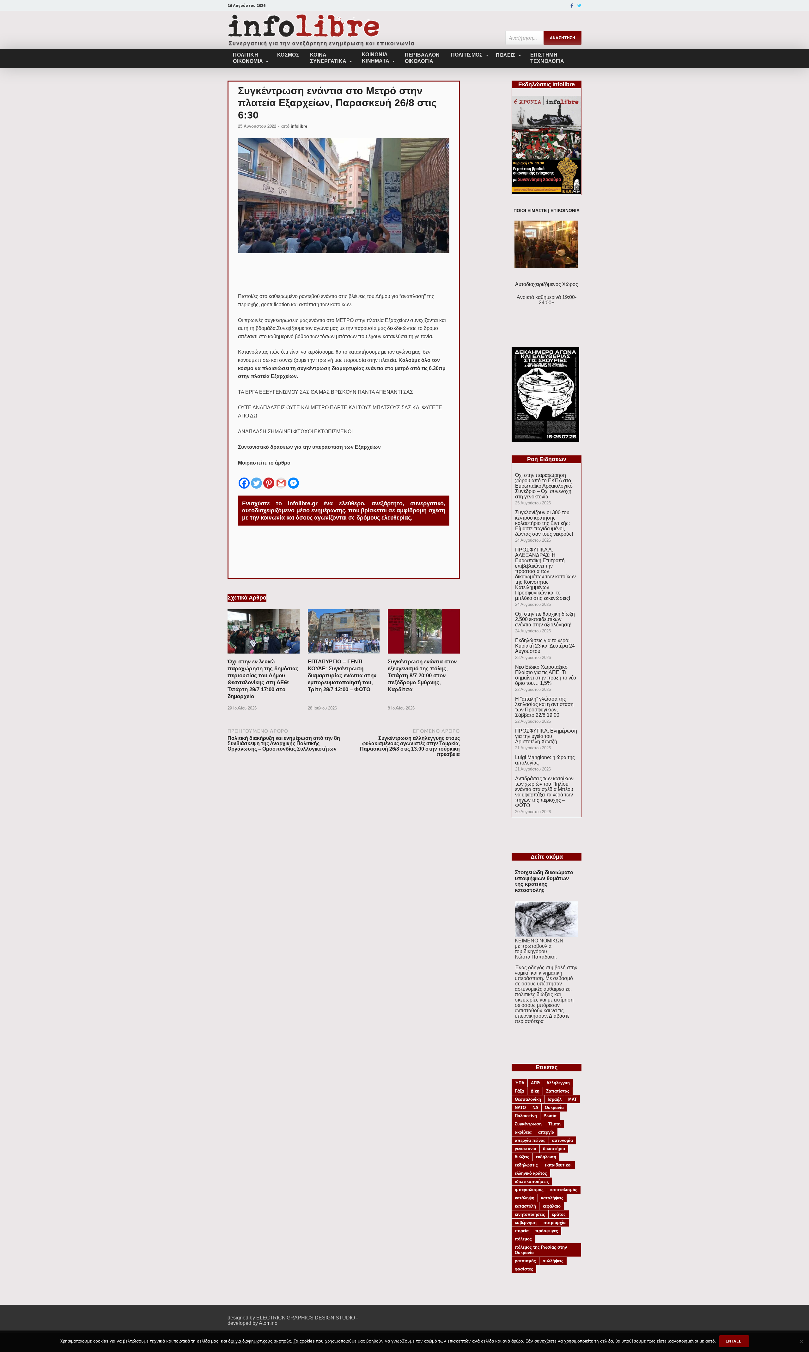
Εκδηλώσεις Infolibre (546, 84)
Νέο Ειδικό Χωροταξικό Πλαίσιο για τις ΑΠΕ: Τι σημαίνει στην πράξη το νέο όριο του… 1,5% (545, 675)
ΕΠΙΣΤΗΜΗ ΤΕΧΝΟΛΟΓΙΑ (547, 58)
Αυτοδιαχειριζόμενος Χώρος (546, 284)
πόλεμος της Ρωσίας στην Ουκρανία (541, 1250)
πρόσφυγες (546, 1230)
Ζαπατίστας (557, 1091)
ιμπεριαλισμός (529, 1189)
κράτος (559, 1214)
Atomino (268, 1323)
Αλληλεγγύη (558, 1083)
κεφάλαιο (552, 1206)
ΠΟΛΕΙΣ (505, 55)
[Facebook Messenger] (293, 478)
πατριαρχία (554, 1222)
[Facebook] (572, 6)
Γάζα (519, 1091)
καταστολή (525, 1206)
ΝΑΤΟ (520, 1107)
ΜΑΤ (572, 1099)
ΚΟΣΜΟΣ (288, 55)
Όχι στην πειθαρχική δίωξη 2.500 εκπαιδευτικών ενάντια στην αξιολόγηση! (545, 619)
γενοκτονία (525, 1148)
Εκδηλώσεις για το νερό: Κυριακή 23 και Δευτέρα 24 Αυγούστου (545, 646)
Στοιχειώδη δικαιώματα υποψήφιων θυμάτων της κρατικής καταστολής (544, 881)
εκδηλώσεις (526, 1165)
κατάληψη (524, 1198)
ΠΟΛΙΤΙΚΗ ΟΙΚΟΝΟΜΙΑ (248, 58)
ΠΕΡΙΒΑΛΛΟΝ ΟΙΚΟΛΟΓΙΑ (422, 58)
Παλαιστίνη (526, 1115)
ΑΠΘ (535, 1083)
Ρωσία (550, 1115)
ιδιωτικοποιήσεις (532, 1181)
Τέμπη (554, 1124)
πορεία (522, 1230)
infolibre (299, 126)
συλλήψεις (553, 1260)
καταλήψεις (552, 1198)
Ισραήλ (555, 1099)
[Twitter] (579, 6)
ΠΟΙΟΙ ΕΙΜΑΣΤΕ (530, 210)
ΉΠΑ (519, 1083)
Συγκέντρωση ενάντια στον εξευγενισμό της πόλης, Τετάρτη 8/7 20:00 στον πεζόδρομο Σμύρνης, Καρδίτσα (422, 675)
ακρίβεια (523, 1132)
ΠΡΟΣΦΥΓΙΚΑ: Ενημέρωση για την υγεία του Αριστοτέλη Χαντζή (546, 736)
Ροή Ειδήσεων (546, 459)
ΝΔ (535, 1107)
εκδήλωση (546, 1156)
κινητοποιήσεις (530, 1214)
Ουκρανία (554, 1107)
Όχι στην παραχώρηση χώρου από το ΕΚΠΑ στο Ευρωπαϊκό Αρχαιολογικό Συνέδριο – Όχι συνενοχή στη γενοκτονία (544, 485)
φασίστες (524, 1269)
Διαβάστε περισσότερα (542, 1018)
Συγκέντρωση (528, 1124)
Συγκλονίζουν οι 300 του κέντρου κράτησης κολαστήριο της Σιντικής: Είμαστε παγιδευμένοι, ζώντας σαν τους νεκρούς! (544, 523)
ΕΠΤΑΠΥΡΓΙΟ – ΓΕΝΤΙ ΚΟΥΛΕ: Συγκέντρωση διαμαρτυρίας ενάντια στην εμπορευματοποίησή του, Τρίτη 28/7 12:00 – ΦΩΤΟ (342, 675)
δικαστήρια (554, 1148)
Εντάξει (734, 1341)
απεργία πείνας (530, 1140)
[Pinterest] (268, 478)
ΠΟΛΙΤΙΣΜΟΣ (467, 55)
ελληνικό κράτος (531, 1173)
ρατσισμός (525, 1260)
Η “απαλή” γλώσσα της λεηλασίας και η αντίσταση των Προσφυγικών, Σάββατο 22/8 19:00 (544, 707)
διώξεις (522, 1156)
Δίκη (535, 1091)
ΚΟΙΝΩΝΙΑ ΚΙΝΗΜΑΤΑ (375, 58)
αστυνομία (562, 1140)
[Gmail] (281, 478)
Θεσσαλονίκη (528, 1099)
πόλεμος (523, 1239)
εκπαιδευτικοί (558, 1165)
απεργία (546, 1132)
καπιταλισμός (563, 1189)
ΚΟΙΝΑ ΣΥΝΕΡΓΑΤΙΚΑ (328, 58)
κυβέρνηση (526, 1222)
